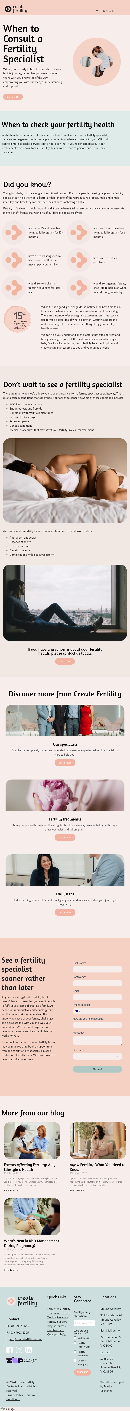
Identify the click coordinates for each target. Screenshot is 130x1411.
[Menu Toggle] (97, 11)
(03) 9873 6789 (20, 1326)
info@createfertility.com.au (26, 1339)
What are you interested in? (81, 1331)
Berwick (105, 1352)
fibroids (37, 408)
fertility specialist (97, 135)
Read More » (11, 1190)
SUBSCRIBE (82, 1372)
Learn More (65, 762)
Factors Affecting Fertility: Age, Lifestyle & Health (29, 1167)
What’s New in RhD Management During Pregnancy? (31, 1243)
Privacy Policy (14, 1395)
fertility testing (47, 1042)
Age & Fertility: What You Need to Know (97, 1167)
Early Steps (54, 1308)
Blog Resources (56, 1326)
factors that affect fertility (99, 334)
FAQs (62, 1334)
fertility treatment (93, 343)
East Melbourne (110, 1330)
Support (62, 1321)
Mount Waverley (110, 1308)
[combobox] (113, 11)
